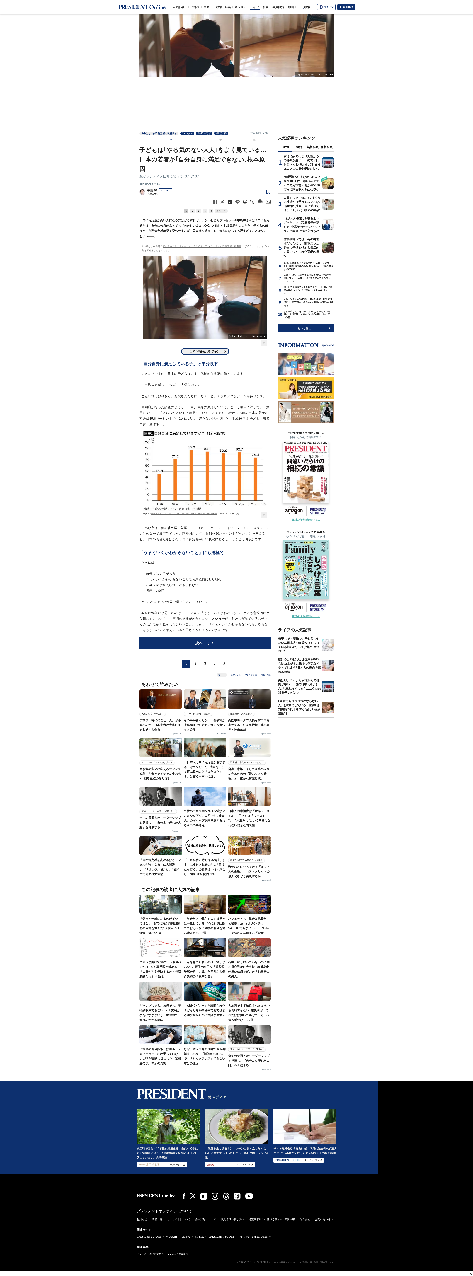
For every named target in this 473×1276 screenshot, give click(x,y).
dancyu (186, 1236)
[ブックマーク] (268, 192)
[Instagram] (215, 1196)
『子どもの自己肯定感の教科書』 (159, 133)
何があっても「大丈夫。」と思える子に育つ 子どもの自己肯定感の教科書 (202, 246)
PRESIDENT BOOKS (221, 1236)
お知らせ (142, 1219)
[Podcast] (237, 1196)
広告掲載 (290, 1219)
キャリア (240, 7)
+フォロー (165, 190)
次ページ (220, 211)
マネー (208, 7)
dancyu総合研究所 (176, 1254)
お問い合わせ (322, 1219)
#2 (220, 140)
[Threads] (226, 1196)
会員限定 (278, 7)
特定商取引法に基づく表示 (264, 1219)
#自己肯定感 (204, 133)
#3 (254, 140)
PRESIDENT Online (150, 184)
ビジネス (194, 7)
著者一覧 (157, 1219)
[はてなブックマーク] (203, 1196)
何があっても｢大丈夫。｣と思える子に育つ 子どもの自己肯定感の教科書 (184, 513)
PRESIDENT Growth (149, 1236)
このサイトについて (178, 1219)
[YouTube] (249, 1196)
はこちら (306, 520)
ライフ (254, 7)
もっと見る (304, 328)
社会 (266, 7)
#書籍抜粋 (221, 133)
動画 (291, 7)
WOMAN (171, 1236)
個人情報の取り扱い (232, 1219)
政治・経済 (223, 7)
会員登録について (205, 1219)
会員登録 (348, 7)
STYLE (199, 1236)
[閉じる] (471, 1274)
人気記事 (178, 7)
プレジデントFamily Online (254, 1236)
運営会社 (305, 1219)
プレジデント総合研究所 (149, 1254)
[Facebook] (184, 1196)
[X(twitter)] (193, 1196)
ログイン (328, 7)
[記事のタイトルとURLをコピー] (252, 202)
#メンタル (187, 133)
